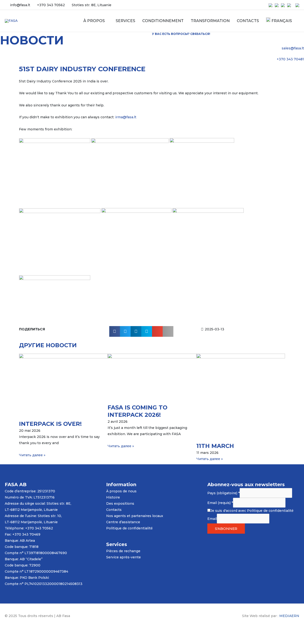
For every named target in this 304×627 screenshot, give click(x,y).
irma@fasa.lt (125, 117)
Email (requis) (220, 503)
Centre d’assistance (123, 522)
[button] (114, 331)
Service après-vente (123, 557)
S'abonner (226, 528)
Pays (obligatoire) (223, 493)
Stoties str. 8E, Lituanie (91, 5)
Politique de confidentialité (129, 528)
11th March (215, 445)
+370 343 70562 (51, 5)
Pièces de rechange (123, 551)
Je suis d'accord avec (252, 510)
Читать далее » (32, 455)
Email (212, 519)
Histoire (113, 497)
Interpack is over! (50, 423)
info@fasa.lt (20, 5)
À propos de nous (121, 491)
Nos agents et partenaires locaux (134, 516)
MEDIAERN (289, 616)
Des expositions (120, 503)
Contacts (114, 510)
